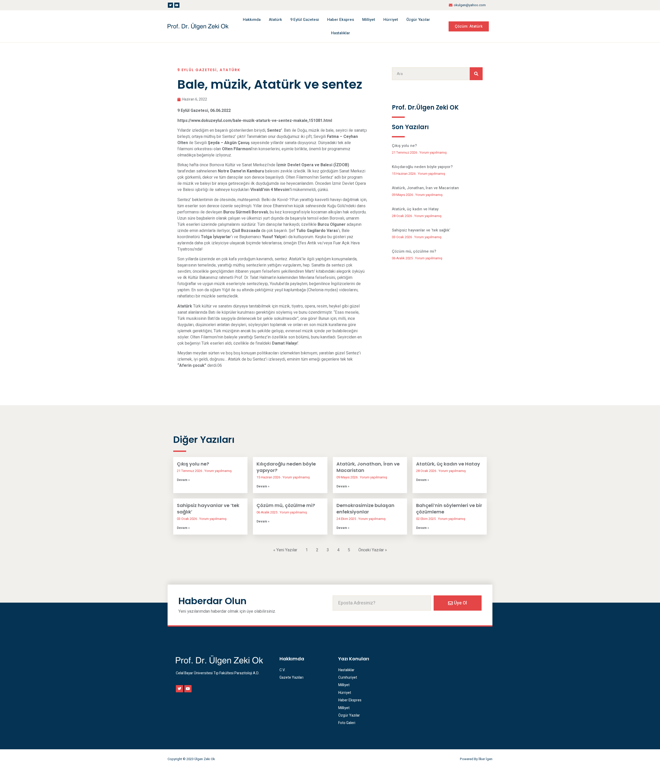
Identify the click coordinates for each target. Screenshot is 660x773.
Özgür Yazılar (418, 19)
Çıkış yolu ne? (404, 145)
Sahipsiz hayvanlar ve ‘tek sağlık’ (421, 230)
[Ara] (476, 73)
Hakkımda (252, 19)
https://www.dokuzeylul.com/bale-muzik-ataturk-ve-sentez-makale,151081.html (254, 121)
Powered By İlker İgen (476, 759)
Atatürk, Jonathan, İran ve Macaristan (425, 188)
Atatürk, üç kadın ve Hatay (415, 209)
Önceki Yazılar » (372, 550)
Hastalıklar (340, 33)
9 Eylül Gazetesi (304, 19)
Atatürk (275, 19)
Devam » (183, 480)
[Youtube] (176, 5)
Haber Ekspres (340, 19)
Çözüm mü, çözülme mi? (414, 251)
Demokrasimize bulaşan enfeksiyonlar (365, 508)
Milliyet (368, 19)
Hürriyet (390, 19)
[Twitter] (170, 5)
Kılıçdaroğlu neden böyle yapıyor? (422, 167)
